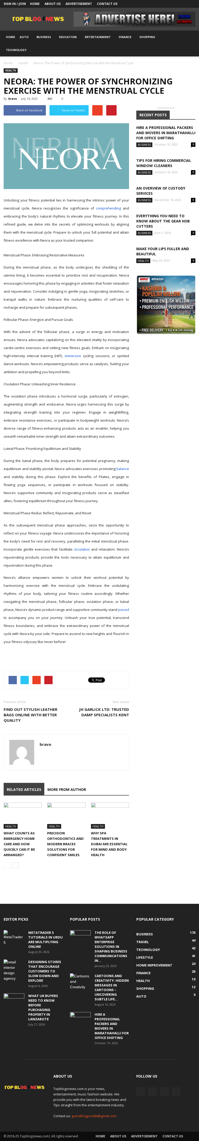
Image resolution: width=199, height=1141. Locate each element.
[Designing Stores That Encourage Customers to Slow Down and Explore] (14, 970)
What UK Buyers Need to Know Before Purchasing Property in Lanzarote (43, 1007)
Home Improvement (154, 965)
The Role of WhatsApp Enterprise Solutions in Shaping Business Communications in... (111, 946)
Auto (24, 37)
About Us (53, 4)
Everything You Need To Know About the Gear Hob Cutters (163, 221)
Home (35, 4)
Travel (142, 942)
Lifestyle (144, 957)
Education (68, 37)
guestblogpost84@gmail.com (94, 1116)
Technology (16, 50)
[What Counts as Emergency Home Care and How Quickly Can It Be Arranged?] (23, 816)
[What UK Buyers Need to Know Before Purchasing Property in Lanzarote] (14, 1000)
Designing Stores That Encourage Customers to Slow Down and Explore (44, 971)
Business (44, 37)
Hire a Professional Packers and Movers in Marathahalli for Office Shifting (165, 132)
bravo (12, 98)
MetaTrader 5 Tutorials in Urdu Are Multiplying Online (45, 939)
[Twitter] (174, 4)
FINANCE (125, 37)
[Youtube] (191, 4)
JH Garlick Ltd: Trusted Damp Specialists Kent (104, 712)
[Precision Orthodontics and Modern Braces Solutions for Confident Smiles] (66, 816)
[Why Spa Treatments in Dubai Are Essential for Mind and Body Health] (110, 816)
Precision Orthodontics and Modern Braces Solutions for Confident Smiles (65, 844)
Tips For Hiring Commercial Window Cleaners (163, 163)
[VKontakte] (183, 4)
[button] (189, 43)
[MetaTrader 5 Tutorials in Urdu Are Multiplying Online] (14, 937)
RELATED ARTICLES (24, 789)
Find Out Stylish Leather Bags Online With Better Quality (30, 715)
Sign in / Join (15, 4)
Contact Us (107, 4)
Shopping (147, 37)
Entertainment (98, 37)
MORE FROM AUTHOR (66, 789)
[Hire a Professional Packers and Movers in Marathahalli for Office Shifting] (80, 1019)
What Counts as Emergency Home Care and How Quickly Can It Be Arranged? (19, 844)
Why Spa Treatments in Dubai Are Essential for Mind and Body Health (109, 844)
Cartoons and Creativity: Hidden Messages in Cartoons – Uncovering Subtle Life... (112, 987)
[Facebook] (166, 4)
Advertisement (79, 4)
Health (23, 63)
